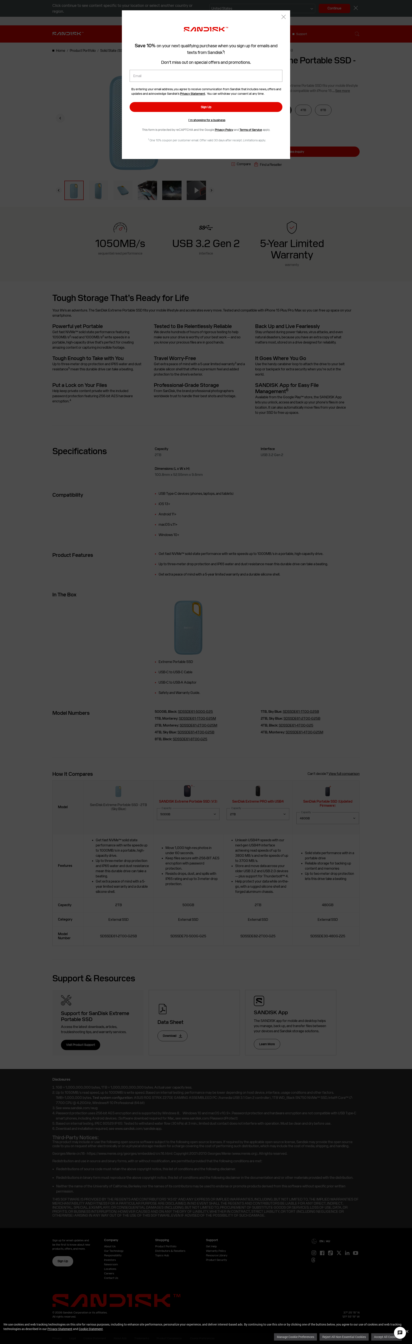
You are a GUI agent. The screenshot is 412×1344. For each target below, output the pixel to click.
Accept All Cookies (386, 1337)
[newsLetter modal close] (283, 17)
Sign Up (206, 107)
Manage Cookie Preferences (295, 1337)
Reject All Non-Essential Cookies (344, 1337)
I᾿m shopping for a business (206, 120)
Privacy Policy (224, 130)
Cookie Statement (91, 1329)
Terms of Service (250, 130)
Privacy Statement (59, 1329)
